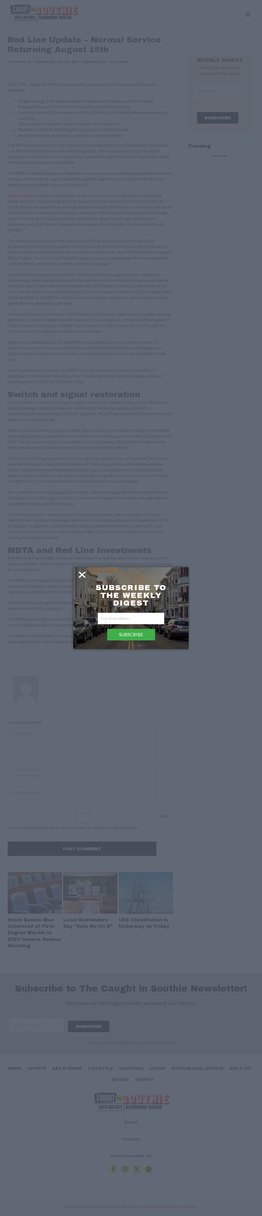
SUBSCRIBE (131, 634)
